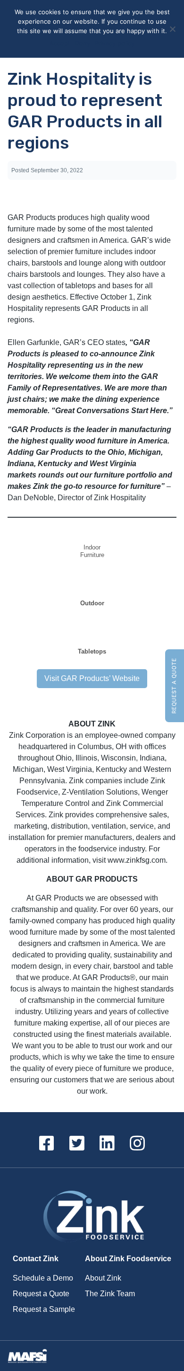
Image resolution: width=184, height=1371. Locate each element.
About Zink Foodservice (128, 1259)
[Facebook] (46, 1144)
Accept (60, 43)
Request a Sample (44, 1309)
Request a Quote (174, 686)
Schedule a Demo (43, 1278)
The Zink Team (110, 1294)
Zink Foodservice (92, 1217)
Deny (82, 43)
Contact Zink (36, 1259)
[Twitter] (76, 1144)
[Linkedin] (107, 1144)
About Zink (103, 1278)
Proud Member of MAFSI (30, 1355)
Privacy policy (114, 43)
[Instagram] (137, 1144)
